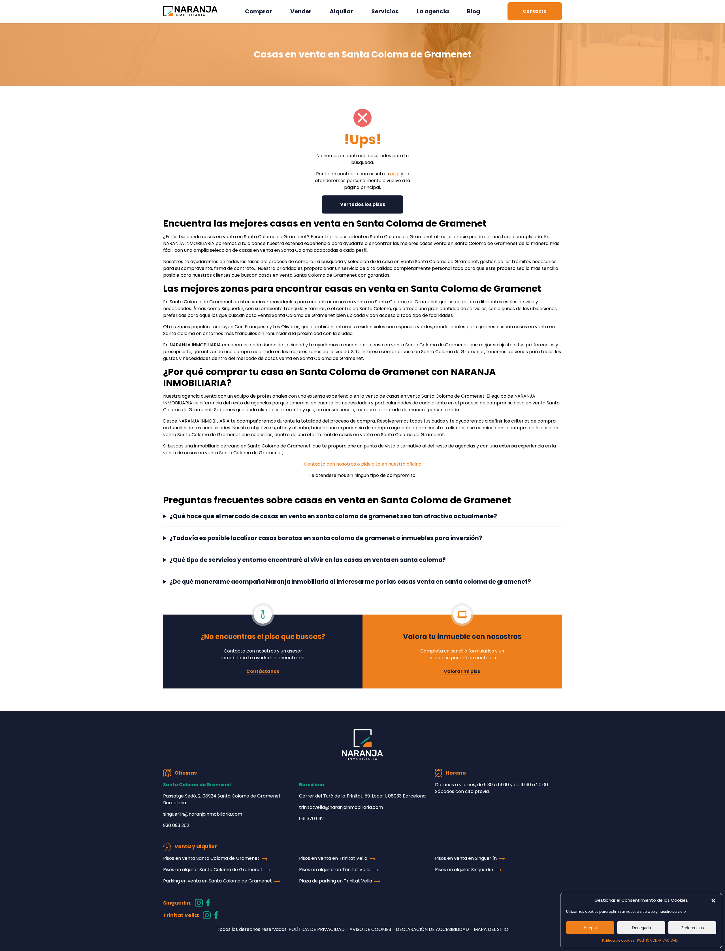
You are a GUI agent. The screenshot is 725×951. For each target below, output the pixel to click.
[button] (713, 900)
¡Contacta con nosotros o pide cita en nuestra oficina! (362, 464)
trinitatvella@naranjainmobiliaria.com (341, 807)
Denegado (641, 927)
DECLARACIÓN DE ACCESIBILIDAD (432, 929)
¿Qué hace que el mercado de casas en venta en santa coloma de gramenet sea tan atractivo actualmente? (333, 516)
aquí (395, 173)
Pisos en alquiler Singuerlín (464, 869)
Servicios (384, 11)
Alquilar (341, 11)
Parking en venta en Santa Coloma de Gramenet (217, 881)
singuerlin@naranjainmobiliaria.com (202, 814)
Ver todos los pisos (362, 204)
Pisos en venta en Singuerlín (466, 858)
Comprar (258, 11)
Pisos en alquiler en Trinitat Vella (334, 869)
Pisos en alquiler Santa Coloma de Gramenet (213, 869)
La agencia (433, 11)
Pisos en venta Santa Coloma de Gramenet (211, 858)
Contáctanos (262, 671)
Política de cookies (618, 940)
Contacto (535, 11)
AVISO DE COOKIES (370, 929)
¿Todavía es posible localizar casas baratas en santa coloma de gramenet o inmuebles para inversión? (325, 538)
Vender (301, 11)
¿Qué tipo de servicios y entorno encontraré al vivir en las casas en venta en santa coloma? (307, 560)
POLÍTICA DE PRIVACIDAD (657, 940)
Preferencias (692, 927)
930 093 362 (176, 825)
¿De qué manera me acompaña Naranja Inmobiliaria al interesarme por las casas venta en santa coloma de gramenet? (350, 581)
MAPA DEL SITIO (491, 929)
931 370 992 (311, 818)
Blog (473, 11)
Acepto (590, 927)
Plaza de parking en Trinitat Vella (335, 881)
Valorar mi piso (462, 671)
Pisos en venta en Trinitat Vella (333, 858)
